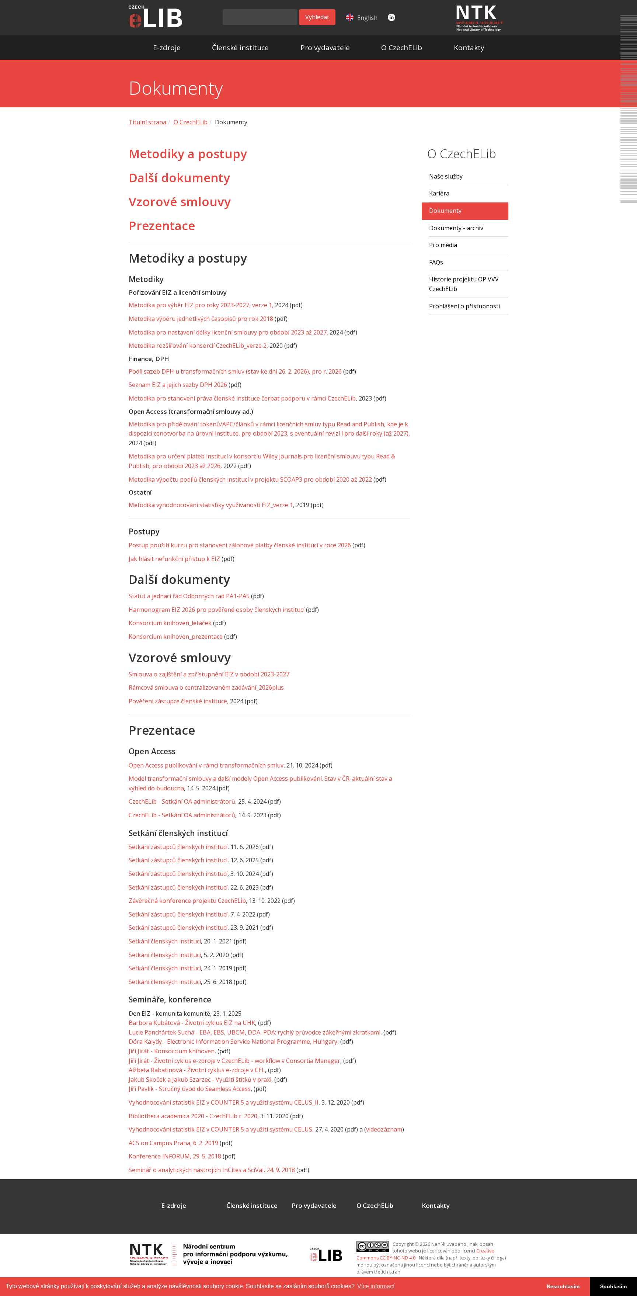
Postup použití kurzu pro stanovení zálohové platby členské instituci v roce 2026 (240, 545)
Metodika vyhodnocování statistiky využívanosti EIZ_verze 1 (211, 505)
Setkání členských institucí (165, 941)
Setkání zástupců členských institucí (178, 847)
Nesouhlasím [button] (563, 1286)
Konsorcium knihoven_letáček (170, 623)
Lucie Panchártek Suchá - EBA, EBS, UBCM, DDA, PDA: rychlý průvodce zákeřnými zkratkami (254, 1032)
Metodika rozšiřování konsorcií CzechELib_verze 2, (198, 346)
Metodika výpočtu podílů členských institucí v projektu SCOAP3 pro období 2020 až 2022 (250, 479)
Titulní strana (147, 122)
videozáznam (384, 1129)
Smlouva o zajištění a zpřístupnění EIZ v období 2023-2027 (209, 674)
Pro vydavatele (325, 47)
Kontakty (469, 47)
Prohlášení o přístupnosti (464, 306)
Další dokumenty (179, 177)
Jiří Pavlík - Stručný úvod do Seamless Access (190, 1089)
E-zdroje (167, 47)
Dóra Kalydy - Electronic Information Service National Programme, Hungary (233, 1041)
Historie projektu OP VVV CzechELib (464, 284)
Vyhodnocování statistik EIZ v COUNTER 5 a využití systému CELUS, (221, 1129)
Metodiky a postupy (188, 153)
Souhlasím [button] (613, 1286)
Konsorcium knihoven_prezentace (176, 637)
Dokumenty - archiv (456, 228)
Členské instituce (240, 47)
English (367, 18)
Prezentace (162, 225)
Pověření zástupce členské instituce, (179, 701)
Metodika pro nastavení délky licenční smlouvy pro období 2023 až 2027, (228, 332)
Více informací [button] (375, 1286)
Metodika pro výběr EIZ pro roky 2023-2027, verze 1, (201, 305)
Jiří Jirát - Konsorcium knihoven (172, 1051)
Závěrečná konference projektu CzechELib (187, 901)
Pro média (443, 245)
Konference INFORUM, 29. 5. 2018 (175, 1156)
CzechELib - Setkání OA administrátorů (182, 801)
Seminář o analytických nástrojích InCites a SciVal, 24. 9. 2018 (212, 1170)
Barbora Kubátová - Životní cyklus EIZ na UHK (192, 1023)
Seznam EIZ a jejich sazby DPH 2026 (178, 385)
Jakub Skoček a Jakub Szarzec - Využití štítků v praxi (200, 1079)
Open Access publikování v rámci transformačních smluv (206, 765)
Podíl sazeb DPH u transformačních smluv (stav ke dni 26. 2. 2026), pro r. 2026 (235, 371)
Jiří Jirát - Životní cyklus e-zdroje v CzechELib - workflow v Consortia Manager (234, 1061)
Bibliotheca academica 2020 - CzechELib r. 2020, (194, 1116)
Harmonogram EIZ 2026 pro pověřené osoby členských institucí (216, 610)
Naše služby (446, 176)
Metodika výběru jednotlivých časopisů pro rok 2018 (201, 319)
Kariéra (439, 193)
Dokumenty (445, 211)
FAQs (436, 262)
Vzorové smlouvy (180, 201)
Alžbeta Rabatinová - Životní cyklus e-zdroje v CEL (197, 1070)
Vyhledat (317, 17)
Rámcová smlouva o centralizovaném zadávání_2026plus (206, 687)
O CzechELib (401, 47)
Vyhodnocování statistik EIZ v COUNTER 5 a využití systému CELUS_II (223, 1102)
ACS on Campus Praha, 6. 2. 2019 (173, 1143)
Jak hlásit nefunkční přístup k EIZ (174, 559)
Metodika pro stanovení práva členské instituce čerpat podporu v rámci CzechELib (242, 398)
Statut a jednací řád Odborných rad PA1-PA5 (189, 596)
